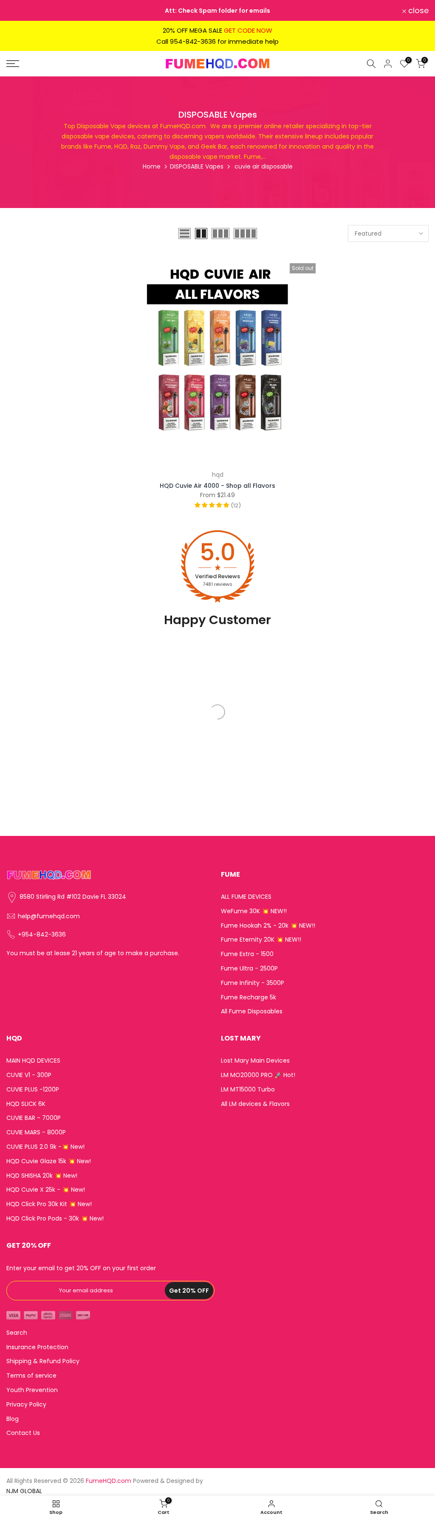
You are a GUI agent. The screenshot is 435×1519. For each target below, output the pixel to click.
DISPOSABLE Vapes (196, 166)
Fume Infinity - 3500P (252, 983)
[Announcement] (217, 10)
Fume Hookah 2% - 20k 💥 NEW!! (268, 926)
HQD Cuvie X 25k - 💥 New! (45, 1190)
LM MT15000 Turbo (248, 1090)
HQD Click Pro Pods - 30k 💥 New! (55, 1219)
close (21, 10)
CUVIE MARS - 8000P (36, 1132)
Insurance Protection (37, 1347)
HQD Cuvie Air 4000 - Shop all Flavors (217, 485)
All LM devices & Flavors (255, 1104)
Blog (12, 1419)
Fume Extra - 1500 (247, 954)
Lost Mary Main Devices (255, 1061)
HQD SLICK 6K (25, 1104)
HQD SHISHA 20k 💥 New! (41, 1176)
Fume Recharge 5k (248, 997)
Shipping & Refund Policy (42, 1361)
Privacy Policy (26, 1405)
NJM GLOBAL (24, 1491)
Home (152, 166)
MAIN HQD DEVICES (33, 1061)
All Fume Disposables (251, 1011)
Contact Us (23, 1433)
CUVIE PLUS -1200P (32, 1090)
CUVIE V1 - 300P (28, 1075)
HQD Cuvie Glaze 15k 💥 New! (48, 1161)
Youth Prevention (32, 1390)
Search (16, 1333)
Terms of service (31, 1376)
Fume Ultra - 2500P (249, 969)
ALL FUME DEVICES (246, 897)
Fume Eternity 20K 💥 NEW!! (261, 940)
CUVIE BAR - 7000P (33, 1118)
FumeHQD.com (108, 1481)
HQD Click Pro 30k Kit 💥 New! (49, 1204)
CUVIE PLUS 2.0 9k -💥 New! (45, 1147)
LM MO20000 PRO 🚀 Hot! (258, 1075)
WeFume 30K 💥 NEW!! (254, 911)
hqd (217, 474)
